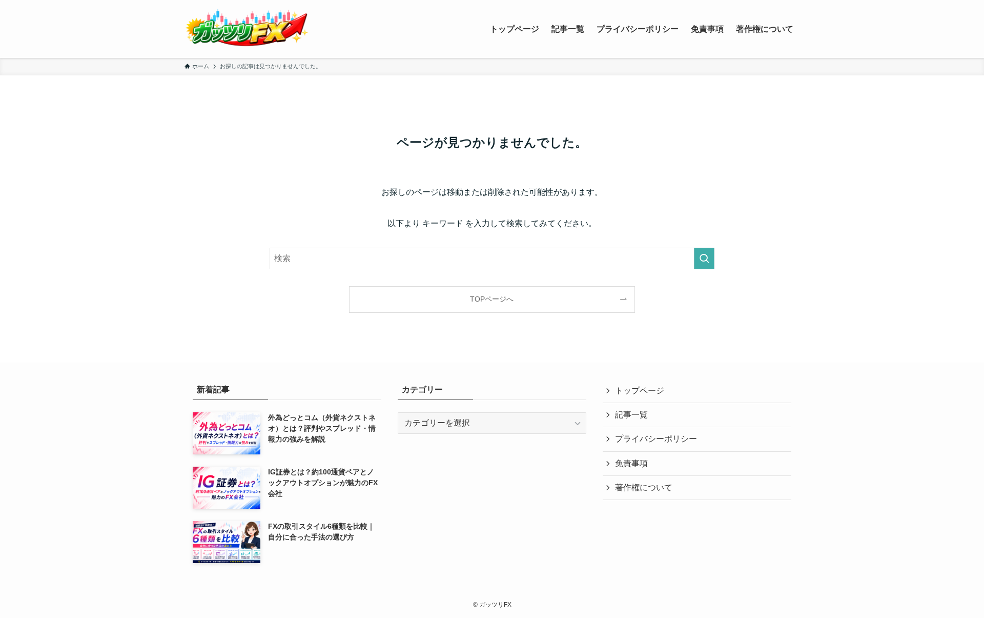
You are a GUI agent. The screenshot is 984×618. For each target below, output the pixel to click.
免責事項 (631, 463)
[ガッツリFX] (246, 29)
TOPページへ (492, 299)
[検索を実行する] (704, 258)
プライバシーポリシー (656, 438)
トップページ (639, 390)
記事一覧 (631, 414)
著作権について (643, 487)
